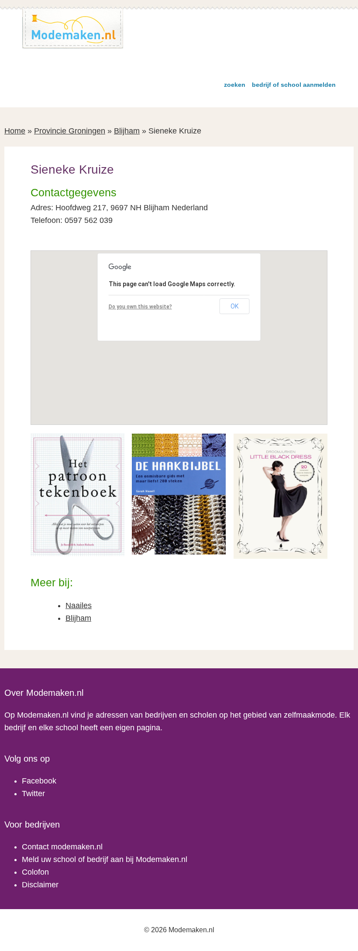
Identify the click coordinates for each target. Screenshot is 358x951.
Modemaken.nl (73, 28)
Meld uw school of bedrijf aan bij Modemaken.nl (104, 859)
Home (14, 131)
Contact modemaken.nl (62, 846)
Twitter (33, 793)
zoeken (234, 84)
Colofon (35, 872)
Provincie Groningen (69, 131)
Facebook (39, 781)
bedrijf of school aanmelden (294, 84)
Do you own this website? (140, 307)
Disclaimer (40, 884)
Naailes (78, 605)
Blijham (127, 131)
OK (235, 306)
